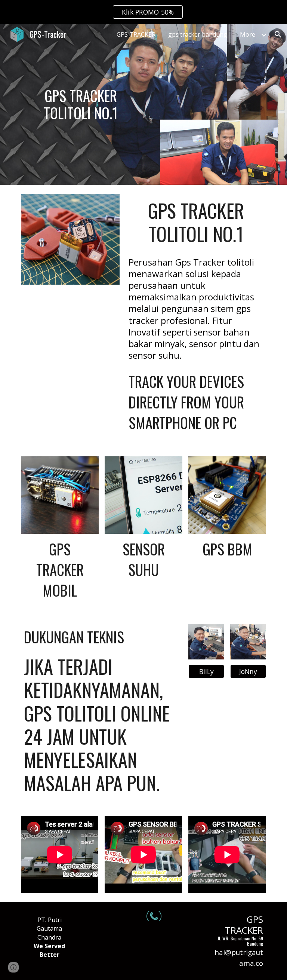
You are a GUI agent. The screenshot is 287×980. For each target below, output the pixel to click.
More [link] (247, 34)
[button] (278, 34)
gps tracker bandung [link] (197, 34)
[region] (143, 12)
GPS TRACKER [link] (136, 34)
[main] (80, 104)
